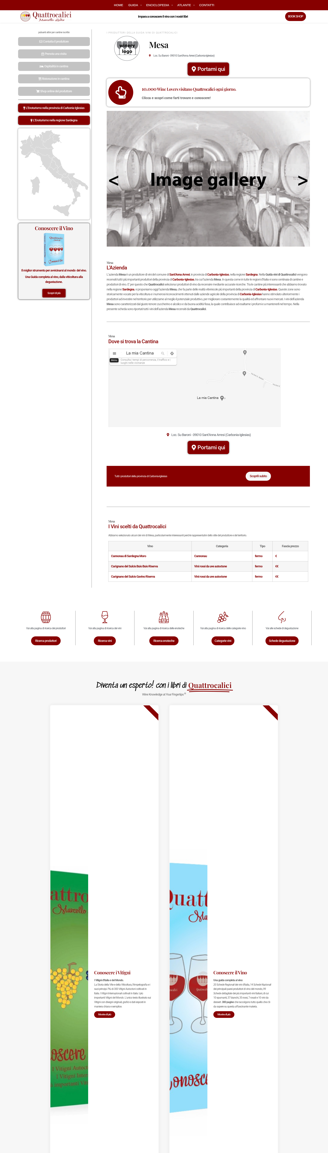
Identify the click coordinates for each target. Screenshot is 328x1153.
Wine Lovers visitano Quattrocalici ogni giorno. (189, 89)
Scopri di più (53, 293)
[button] (54, 41)
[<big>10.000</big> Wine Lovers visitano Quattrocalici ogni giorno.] (120, 92)
